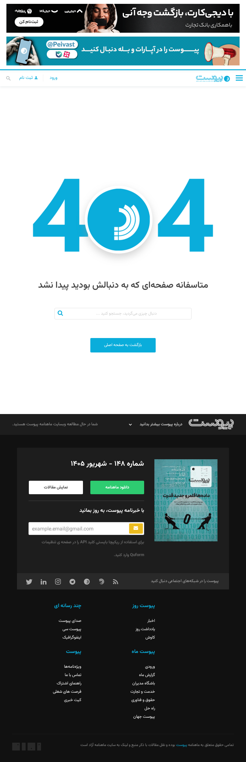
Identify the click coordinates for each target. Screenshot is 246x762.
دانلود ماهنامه (117, 487)
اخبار (151, 621)
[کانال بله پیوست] (123, 51)
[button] (239, 77)
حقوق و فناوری (143, 700)
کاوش (150, 637)
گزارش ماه (147, 675)
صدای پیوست (70, 621)
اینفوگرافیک (71, 637)
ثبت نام (26, 77)
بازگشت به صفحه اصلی (123, 345)
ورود (53, 77)
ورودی (150, 667)
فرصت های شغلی (67, 692)
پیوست (181, 745)
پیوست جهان (144, 717)
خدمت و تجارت (142, 692)
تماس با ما (73, 675)
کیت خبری (72, 700)
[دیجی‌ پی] (123, 18)
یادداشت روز (145, 629)
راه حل (149, 708)
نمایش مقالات (56, 487)
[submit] (136, 528)
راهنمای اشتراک (69, 683)
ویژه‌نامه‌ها (72, 667)
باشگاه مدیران (143, 683)
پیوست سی (71, 629)
